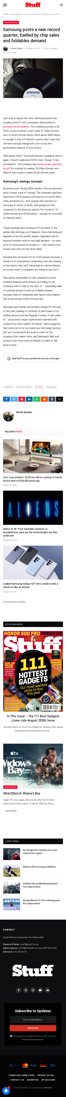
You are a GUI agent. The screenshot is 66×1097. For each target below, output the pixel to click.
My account (49, 1080)
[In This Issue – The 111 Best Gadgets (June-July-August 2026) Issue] (33, 671)
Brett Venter (17, 48)
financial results (23, 387)
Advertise (33, 1080)
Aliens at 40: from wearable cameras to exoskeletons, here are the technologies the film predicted (30, 532)
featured (9, 387)
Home (5, 14)
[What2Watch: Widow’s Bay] (33, 766)
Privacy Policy (28, 1039)
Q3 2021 (39, 387)
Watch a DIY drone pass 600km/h (39, 867)
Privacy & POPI (46, 1075)
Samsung (51, 387)
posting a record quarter (16, 126)
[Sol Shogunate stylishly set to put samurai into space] (11, 854)
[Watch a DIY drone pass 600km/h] (11, 871)
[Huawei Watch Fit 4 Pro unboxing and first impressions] (11, 904)
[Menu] (5, 5)
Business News (11, 22)
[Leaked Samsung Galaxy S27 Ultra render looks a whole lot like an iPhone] (33, 563)
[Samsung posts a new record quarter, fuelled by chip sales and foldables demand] (33, 78)
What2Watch (10, 787)
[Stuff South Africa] (33, 5)
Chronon (48, 1087)
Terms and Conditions (22, 1075)
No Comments (52, 48)
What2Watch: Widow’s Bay (21, 793)
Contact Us (17, 1080)
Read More (11, 811)
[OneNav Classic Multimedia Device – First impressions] (11, 888)
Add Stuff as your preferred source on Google (35, 358)
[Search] (61, 5)
